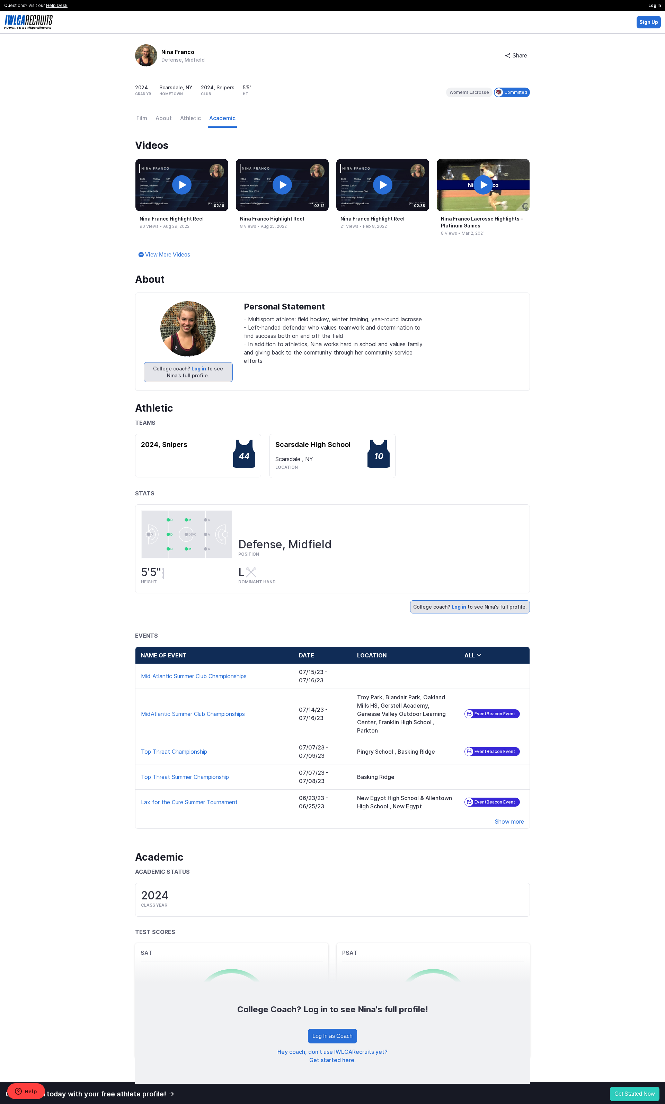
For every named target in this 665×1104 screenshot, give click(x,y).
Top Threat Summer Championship (185, 776)
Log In (654, 5)
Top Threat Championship (174, 751)
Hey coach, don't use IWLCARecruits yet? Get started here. (332, 1055)
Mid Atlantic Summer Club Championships (194, 676)
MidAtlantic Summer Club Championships (193, 713)
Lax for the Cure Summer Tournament (189, 802)
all (469, 655)
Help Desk (57, 5)
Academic (222, 118)
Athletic (190, 118)
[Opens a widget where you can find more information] (26, 1092)
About (164, 118)
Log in (199, 368)
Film (141, 118)
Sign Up (648, 22)
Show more (509, 821)
